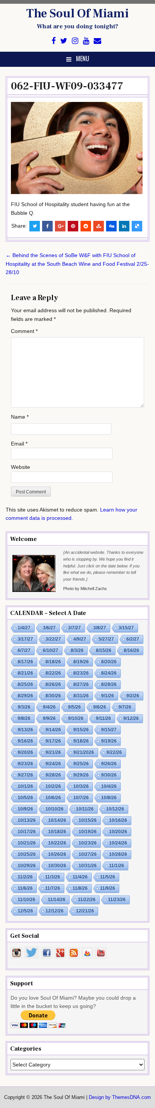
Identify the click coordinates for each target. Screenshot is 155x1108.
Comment (24, 331)
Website (20, 467)
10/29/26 (27, 865)
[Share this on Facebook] (47, 226)
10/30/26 (57, 865)
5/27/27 (106, 639)
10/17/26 (27, 831)
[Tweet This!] (34, 226)
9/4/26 (49, 707)
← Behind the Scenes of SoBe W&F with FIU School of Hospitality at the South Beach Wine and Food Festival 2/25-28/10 (77, 263)
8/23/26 (81, 673)
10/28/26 (118, 854)
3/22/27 (53, 639)
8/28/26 (109, 684)
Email (19, 444)
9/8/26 (24, 718)
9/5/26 (74, 707)
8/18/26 (53, 661)
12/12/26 (55, 911)
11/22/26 (87, 899)
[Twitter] (63, 41)
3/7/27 (74, 627)
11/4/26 (80, 877)
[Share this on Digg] (111, 226)
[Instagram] (75, 41)
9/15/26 (81, 729)
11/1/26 (116, 865)
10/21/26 (27, 843)
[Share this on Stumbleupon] (98, 226)
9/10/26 (76, 718)
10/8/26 (109, 797)
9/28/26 (53, 775)
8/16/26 (131, 650)
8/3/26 (77, 650)
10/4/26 (109, 786)
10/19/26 (88, 831)
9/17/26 (53, 741)
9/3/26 (24, 707)
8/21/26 (25, 673)
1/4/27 (24, 627)
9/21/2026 (83, 752)
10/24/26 (118, 843)
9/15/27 (109, 729)
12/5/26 (25, 911)
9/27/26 (25, 775)
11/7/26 (52, 888)
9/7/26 (125, 707)
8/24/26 (109, 673)
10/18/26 (57, 831)
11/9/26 (107, 888)
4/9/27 (79, 639)
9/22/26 (114, 752)
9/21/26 (53, 752)
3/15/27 (126, 627)
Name (20, 417)
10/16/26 (118, 820)
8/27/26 (81, 684)
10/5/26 (25, 797)
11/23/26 (117, 899)
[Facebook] (54, 41)
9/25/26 (81, 763)
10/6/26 (53, 797)
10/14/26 (57, 820)
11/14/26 (56, 899)
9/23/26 (25, 763)
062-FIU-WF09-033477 (67, 86)
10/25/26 (27, 854)
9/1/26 (107, 695)
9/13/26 (25, 729)
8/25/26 (25, 684)
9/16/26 (25, 741)
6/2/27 (132, 639)
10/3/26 (81, 786)
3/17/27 (25, 639)
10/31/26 (88, 865)
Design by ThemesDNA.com (120, 1097)
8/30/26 (53, 695)
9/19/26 (109, 741)
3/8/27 (99, 627)
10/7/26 (81, 797)
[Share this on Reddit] (86, 226)
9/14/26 (53, 729)
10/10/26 (55, 809)
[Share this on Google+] (60, 226)
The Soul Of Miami (77, 14)
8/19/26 (81, 661)
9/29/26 (81, 775)
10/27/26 (88, 854)
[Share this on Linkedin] (124, 226)
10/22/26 (57, 843)
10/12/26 (115, 809)
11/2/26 (25, 877)
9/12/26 (131, 718)
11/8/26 (80, 888)
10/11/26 (85, 809)
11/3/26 (52, 877)
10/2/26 (53, 786)
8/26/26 (53, 684)
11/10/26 (26, 899)
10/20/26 (118, 831)
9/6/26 (99, 707)
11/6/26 (25, 888)
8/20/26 (109, 661)
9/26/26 (109, 763)
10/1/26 (25, 786)
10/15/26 (88, 820)
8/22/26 (53, 673)
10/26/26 (57, 854)
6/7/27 (24, 650)
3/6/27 (49, 627)
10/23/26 (88, 843)
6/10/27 (50, 650)
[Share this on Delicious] (137, 226)
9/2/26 (132, 695)
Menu (82, 58)
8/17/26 (25, 661)
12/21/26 (85, 911)
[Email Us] (97, 41)
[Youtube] (86, 41)
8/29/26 (25, 695)
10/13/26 (27, 820)
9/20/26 (25, 752)
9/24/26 (53, 763)
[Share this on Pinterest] (73, 226)
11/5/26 (107, 877)
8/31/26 (81, 695)
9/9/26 (49, 718)
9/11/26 (103, 718)
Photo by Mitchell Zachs (85, 588)
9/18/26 (81, 741)
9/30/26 (109, 775)
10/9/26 (25, 809)
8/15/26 (103, 650)
